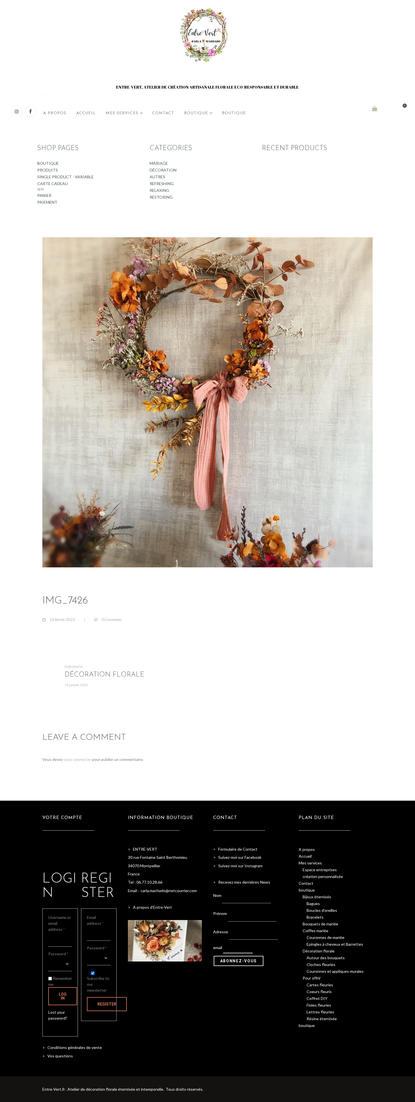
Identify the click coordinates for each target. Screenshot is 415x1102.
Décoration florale (319, 951)
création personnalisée (323, 876)
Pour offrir (312, 978)
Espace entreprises (320, 869)
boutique (307, 890)
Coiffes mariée (315, 930)
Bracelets (315, 917)
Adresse (220, 931)
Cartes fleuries (320, 984)
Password (58, 953)
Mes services (310, 862)
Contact (306, 883)
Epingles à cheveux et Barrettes (335, 944)
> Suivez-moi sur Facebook (237, 857)
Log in (63, 996)
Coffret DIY (317, 998)
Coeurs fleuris (319, 991)
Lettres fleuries (320, 1011)
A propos (307, 849)
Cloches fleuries (321, 964)
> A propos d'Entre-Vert (150, 907)
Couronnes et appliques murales (335, 971)
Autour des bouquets (326, 957)
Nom (217, 895)
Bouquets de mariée (320, 923)
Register (106, 1004)
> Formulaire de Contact (235, 849)
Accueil (305, 856)
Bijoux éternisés (317, 896)
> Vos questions (57, 1055)
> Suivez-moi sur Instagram (238, 865)
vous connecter (77, 759)
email (217, 947)
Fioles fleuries (319, 1005)
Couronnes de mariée (325, 937)
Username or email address (59, 923)
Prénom (220, 913)
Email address (95, 920)
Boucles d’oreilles (322, 910)
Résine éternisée (322, 1018)
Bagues (313, 903)
